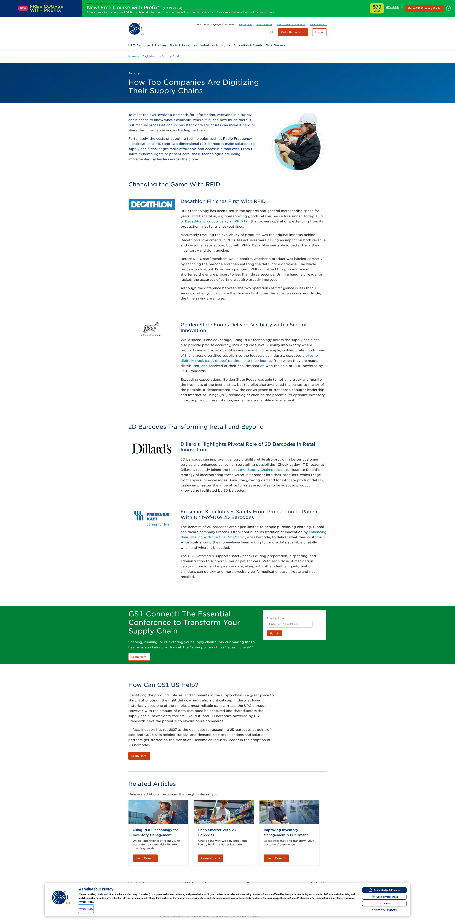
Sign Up (274, 633)
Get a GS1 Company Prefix (424, 8)
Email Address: (276, 618)
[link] (136, 29)
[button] (293, 32)
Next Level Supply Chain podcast (257, 470)
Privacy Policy (86, 908)
